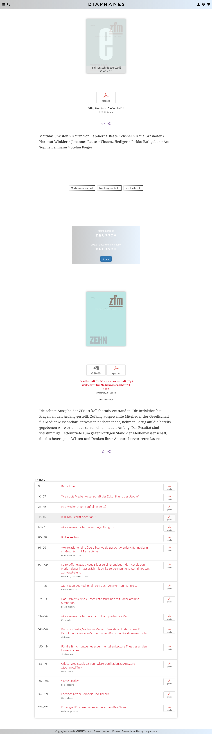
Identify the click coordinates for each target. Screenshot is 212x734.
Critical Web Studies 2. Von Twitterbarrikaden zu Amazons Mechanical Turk (98, 665)
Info (89, 731)
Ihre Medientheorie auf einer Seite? (83, 506)
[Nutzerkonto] (198, 4)
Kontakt (116, 731)
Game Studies (70, 681)
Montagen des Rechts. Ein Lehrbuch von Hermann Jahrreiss (99, 585)
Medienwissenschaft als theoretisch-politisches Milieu (95, 616)
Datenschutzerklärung (133, 731)
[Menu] (3, 4)
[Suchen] (8, 4)
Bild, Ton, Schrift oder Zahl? (78, 517)
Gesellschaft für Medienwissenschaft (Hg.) (106, 381)
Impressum (151, 731)
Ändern (106, 259)
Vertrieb (106, 731)
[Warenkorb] (208, 4)
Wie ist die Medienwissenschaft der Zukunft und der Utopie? (100, 496)
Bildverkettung (70, 537)
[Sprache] (203, 4)
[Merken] (103, 124)
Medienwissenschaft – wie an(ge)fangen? (88, 527)
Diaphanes (106, 4)
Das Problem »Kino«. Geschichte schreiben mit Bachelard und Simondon (100, 601)
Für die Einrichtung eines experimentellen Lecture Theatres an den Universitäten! (104, 648)
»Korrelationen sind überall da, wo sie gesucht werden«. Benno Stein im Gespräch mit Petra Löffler (104, 549)
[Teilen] (109, 124)
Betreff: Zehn (69, 486)
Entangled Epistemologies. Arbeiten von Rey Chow (93, 707)
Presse (97, 731)
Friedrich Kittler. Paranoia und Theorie (85, 694)
